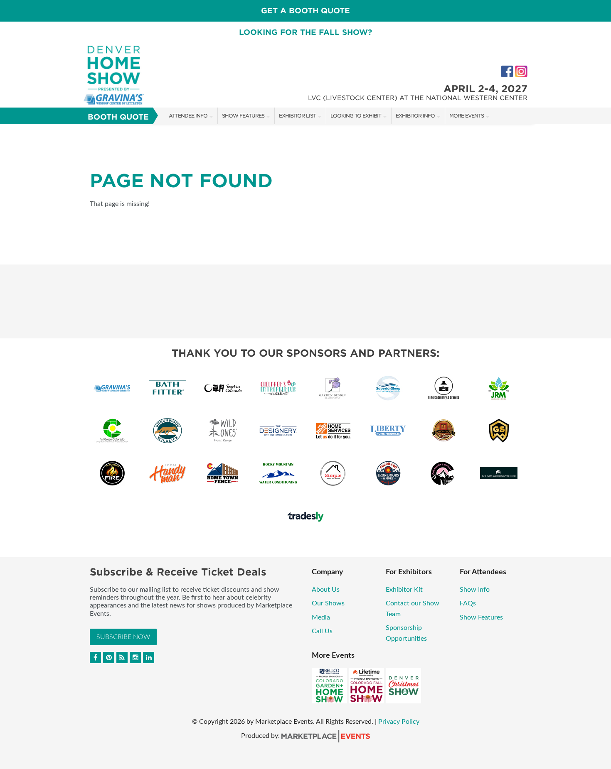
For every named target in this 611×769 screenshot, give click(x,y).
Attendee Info (188, 116)
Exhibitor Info (415, 116)
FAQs (468, 603)
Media (321, 617)
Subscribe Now (123, 637)
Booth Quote (118, 117)
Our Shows (328, 603)
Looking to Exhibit (355, 116)
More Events (466, 116)
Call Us (322, 631)
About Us (326, 589)
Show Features (243, 116)
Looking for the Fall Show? (305, 32)
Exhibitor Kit (404, 589)
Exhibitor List (297, 116)
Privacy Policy (398, 721)
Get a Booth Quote (305, 10)
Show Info (475, 589)
